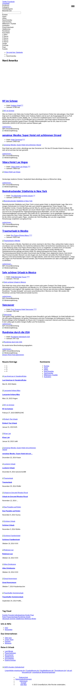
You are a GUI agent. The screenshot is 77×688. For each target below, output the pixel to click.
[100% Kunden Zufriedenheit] (13, 667)
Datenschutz (23, 677)
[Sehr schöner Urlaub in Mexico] (14, 282)
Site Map (23, 684)
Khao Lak (6, 437)
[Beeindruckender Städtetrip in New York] (17, 201)
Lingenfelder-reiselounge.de (15, 670)
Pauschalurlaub (12, 617)
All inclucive (9, 655)
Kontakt (23, 683)
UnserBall (5, 3)
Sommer (13, 619)
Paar (32, 615)
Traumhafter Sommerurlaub (12, 597)
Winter (33, 619)
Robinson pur (7, 554)
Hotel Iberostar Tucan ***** (20, 277)
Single (28, 617)
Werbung (8, 643)
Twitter (4, 2)
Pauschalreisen (10, 653)
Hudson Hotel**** (17, 105)
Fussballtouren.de (32, 670)
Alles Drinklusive (8, 568)
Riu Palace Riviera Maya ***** (21, 235)
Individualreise (19, 615)
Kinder (27, 615)
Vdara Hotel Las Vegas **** (20, 167)
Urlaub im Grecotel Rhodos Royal (15, 496)
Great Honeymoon (9, 582)
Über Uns (8, 638)
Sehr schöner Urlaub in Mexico (19, 272)
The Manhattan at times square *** (23, 196)
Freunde (11, 615)
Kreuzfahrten (9, 658)
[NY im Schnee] (8, 111)
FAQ (6, 628)
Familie (5, 615)
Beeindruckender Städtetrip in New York (24, 191)
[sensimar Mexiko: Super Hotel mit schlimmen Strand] (21, 145)
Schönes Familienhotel (11, 539)
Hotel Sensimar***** (18, 140)
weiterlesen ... (7, 127)
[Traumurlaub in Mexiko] (11, 241)
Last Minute (9, 651)
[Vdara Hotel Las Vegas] (11, 172)
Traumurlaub (7, 482)
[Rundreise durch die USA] (12, 342)
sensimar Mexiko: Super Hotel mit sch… (17, 454)
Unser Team (9, 639)
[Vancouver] (7, 315)
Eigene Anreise (10, 660)
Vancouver (8, 305)
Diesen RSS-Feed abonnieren (13, 355)
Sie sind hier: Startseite (14, 52)
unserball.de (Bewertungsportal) (43, 672)
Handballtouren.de (46, 670)
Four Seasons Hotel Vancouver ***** (24, 309)
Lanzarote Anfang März (11, 394)
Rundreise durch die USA (16, 332)
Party (4, 617)
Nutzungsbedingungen (23, 679)
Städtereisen (9, 657)
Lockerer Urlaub (8, 468)
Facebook (11, 2)
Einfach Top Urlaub (9, 423)
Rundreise (22, 617)
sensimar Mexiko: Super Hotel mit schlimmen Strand (31, 135)
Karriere (8, 641)
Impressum (23, 681)
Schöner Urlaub (8, 525)
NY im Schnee (10, 101)
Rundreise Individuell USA (20, 337)
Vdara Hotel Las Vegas (15, 162)
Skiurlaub (6, 619)
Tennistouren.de (60, 670)
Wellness (27, 619)
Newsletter (8, 630)
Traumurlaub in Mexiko (15, 231)
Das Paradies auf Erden (11, 511)
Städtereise (20, 619)
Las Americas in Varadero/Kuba (14, 380)
